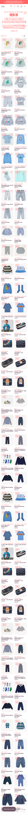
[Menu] (25, 6)
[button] (14, 31)
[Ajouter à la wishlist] (11, 39)
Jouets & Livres (7, 21)
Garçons (14, 19)
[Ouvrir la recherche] (11, 6)
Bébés (20, 19)
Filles (7, 19)
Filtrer (5, 36)
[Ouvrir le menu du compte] (18, 6)
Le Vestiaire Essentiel (19, 21)
